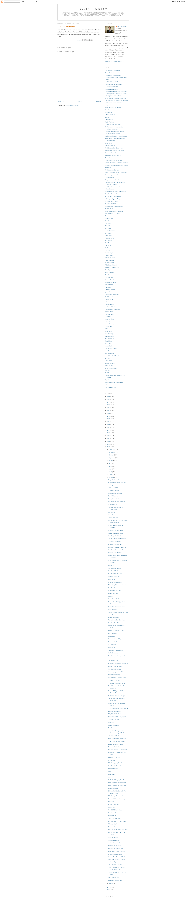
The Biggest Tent (113, 661)
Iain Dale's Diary (109, 336)
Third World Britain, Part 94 (116, 741)
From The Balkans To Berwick (117, 738)
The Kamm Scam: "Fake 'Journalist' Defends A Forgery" (115, 183)
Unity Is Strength (113, 768)
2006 (108, 890)
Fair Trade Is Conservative (115, 642)
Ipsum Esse (108, 292)
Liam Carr (108, 223)
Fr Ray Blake (108, 255)
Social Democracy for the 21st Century (116, 172)
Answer (110, 777)
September (112, 458)
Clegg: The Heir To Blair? (115, 533)
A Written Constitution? (115, 854)
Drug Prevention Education (113, 180)
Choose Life (111, 647)
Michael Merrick (110, 231)
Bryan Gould (108, 143)
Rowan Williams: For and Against (118, 799)
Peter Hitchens (109, 218)
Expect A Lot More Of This (116, 630)
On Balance (111, 636)
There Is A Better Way (114, 639)
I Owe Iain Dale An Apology (116, 696)
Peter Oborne (108, 221)
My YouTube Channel (111, 82)
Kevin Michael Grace (111, 368)
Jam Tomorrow (112, 609)
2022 (108, 408)
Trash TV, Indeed (113, 487)
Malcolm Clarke (109, 319)
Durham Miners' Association (113, 124)
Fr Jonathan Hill (109, 262)
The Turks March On (114, 571)
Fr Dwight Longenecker (112, 267)
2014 (108, 430)
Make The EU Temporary (115, 530)
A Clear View (112, 644)
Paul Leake (108, 250)
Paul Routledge (109, 339)
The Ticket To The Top (115, 865)
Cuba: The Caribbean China (116, 607)
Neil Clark (108, 228)
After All (110, 771)
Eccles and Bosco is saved (112, 153)
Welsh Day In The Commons (116, 501)
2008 (108, 447)
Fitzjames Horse (109, 314)
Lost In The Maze (113, 804)
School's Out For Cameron (115, 599)
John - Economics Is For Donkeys (114, 211)
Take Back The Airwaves (115, 650)
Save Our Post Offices (114, 623)
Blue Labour (108, 158)
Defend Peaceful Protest (112, 201)
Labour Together (110, 115)
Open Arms (111, 579)
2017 (108, 422)
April (110, 472)
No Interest (111, 722)
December (112, 449)
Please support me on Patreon (113, 84)
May (110, 469)
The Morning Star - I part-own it (114, 148)
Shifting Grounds (110, 145)
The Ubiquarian (109, 304)
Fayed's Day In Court (114, 757)
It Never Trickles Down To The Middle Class (117, 792)
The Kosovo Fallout (114, 680)
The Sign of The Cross (111, 307)
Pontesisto (108, 287)
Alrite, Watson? (109, 272)
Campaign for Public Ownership (114, 206)
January (111, 883)
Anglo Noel (108, 331)
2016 (108, 424)
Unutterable (111, 774)
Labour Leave (109, 119)
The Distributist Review (112, 170)
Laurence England (110, 289)
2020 (108, 413)
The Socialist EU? (113, 736)
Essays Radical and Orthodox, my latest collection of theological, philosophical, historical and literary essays (116, 76)
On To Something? (113, 653)
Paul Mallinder (109, 277)
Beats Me (111, 801)
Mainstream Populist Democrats (114, 382)
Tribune (107, 302)
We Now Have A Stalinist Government (115, 508)
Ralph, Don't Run (113, 593)
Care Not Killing (110, 177)
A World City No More (115, 582)
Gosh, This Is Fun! (113, 499)
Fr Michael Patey (110, 329)
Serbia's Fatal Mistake (114, 846)
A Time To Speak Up (114, 843)
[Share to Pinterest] (92, 40)
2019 (108, 416)
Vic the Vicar (108, 311)
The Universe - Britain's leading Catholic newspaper (114, 128)
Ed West (107, 248)
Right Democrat (109, 380)
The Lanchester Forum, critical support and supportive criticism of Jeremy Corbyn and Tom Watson (116, 93)
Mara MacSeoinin (110, 351)
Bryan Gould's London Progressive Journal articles (115, 139)
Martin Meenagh (110, 324)
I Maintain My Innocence (112, 70)
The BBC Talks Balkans (115, 810)
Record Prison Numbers (115, 666)
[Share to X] (88, 40)
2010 (108, 441)
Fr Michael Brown (110, 258)
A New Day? (111, 760)
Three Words (112, 515)
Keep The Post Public (111, 194)
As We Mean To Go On (115, 576)
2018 (108, 419)
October (111, 455)
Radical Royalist (110, 363)
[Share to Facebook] (90, 40)
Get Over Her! (112, 588)
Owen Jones (108, 216)
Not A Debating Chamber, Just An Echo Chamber (118, 521)
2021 (108, 410)
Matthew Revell (109, 353)
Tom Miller (108, 245)
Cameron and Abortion (115, 553)
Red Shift (107, 117)
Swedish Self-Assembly (115, 493)
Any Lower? (111, 512)
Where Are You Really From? (116, 683)
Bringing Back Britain (114, 711)
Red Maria (108, 243)
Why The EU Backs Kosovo (116, 714)
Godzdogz (108, 270)
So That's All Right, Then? (116, 780)
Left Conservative (110, 385)
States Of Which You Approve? (117, 547)
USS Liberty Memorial (111, 387)
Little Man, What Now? (112, 356)
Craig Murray (109, 341)
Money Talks (112, 827)
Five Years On (112, 815)
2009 (108, 444)
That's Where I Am (113, 840)
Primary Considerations (115, 544)
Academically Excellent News (117, 677)
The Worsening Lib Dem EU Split (118, 708)
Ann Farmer (108, 240)
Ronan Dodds (109, 209)
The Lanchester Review (112, 89)
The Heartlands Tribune (112, 87)
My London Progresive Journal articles (116, 136)
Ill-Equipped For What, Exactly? (117, 821)
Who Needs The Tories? (115, 590)
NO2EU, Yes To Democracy (113, 196)
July (110, 463)
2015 (108, 427)
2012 (108, 436)
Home (79, 101)
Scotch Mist (111, 807)
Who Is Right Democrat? (115, 796)
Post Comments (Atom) (72, 105)
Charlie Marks (109, 326)
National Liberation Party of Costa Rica (116, 163)
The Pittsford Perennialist (112, 294)
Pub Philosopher (109, 238)
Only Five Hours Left (114, 480)
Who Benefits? (112, 504)
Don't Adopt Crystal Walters (116, 851)
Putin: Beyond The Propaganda (117, 717)
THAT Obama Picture (114, 568)
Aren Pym (108, 110)
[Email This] (83, 40)
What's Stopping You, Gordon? (117, 763)
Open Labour (108, 112)
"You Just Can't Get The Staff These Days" (116, 861)
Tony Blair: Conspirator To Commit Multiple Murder (116, 732)
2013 (108, 433)
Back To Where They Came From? (118, 830)
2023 (108, 405)
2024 (108, 402)
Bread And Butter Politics (115, 744)
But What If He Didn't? (115, 574)
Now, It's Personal (113, 496)
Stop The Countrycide (114, 818)
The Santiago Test (113, 719)
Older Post (99, 101)
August (111, 461)
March (111, 475)
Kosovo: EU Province (114, 747)
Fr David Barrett (109, 260)
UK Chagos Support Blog (112, 199)
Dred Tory (108, 373)
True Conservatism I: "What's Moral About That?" (116, 868)
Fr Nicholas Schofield (111, 265)
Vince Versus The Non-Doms (116, 620)
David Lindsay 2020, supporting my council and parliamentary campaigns (116, 99)
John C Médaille (110, 366)
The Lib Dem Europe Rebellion (117, 857)
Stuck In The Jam (113, 837)
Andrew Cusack (109, 280)
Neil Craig (108, 343)
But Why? (111, 728)
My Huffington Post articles (113, 107)
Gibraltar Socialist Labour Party (114, 160)
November (112, 452)
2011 (108, 438)
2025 (108, 399)
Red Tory (107, 370)
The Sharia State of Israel (115, 550)
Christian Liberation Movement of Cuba (116, 165)
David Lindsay (93, 9)
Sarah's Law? (112, 813)
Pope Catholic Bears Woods (116, 848)
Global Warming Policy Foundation (115, 191)
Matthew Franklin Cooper (112, 213)
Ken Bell (107, 358)
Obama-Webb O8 (113, 788)
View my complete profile (114, 61)
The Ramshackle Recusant (112, 309)
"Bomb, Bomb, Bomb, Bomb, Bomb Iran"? (116, 699)
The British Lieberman (114, 669)
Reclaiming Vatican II (111, 175)
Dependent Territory (114, 675)
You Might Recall (113, 490)
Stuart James (108, 235)
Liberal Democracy (113, 617)
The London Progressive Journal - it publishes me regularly (115, 132)
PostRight (108, 168)
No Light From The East (115, 880)
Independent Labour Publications (114, 150)
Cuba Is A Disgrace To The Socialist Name (116, 692)
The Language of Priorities (116, 672)
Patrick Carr (108, 226)
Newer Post (60, 101)
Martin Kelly (108, 346)
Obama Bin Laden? (113, 725)
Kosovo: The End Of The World (117, 750)
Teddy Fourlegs (109, 122)
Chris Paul (108, 316)
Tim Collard (108, 361)
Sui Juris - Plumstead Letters (113, 155)
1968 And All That (113, 877)
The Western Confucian (112, 297)
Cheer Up (111, 565)
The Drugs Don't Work (114, 536)
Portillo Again (112, 633)
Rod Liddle (108, 233)
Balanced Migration (111, 204)
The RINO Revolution (114, 541)
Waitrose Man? (112, 824)
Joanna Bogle (109, 285)
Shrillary (110, 596)
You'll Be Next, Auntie (114, 766)
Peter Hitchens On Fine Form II (117, 785)
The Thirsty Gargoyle (111, 348)
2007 (108, 887)
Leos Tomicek (109, 299)
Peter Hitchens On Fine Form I (117, 782)
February (111, 477)
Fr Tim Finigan (109, 253)
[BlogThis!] (85, 40)
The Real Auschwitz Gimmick (117, 539)
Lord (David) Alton (110, 282)
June (110, 466)
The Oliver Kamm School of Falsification (113, 188)
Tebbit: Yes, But (113, 518)
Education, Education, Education (118, 585)
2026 (108, 396)
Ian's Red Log (109, 334)
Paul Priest (108, 275)
